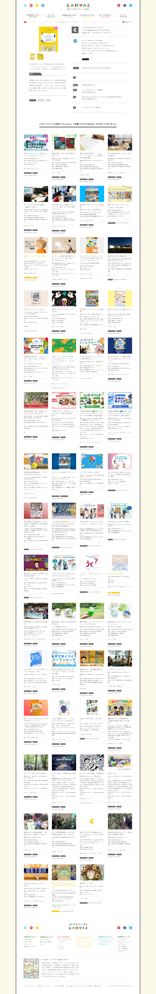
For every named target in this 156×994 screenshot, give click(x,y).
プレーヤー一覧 (44, 939)
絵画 (32, 168)
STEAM (88, 175)
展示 (109, 592)
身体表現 (59, 279)
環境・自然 (90, 220)
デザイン (36, 168)
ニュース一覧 (121, 939)
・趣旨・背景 (27, 942)
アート (114, 586)
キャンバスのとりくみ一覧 (105, 939)
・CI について (28, 944)
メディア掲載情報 (123, 948)
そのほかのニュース (123, 950)
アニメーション (56, 496)
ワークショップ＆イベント (46, 22)
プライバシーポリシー (30, 986)
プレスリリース (122, 944)
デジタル (31, 225)
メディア (57, 739)
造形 (59, 172)
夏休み (122, 586)
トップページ (32, 22)
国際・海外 (83, 853)
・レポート (60, 946)
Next (65, 39)
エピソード (41, 100)
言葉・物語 (27, 168)
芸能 (90, 734)
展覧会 (109, 586)
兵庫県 (25, 273)
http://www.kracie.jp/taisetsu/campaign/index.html (96, 68)
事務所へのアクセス (29, 946)
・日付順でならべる (103, 944)
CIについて (62, 976)
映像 (109, 275)
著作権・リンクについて (44, 986)
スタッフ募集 (69, 986)
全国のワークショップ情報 (83, 944)
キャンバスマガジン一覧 (64, 939)
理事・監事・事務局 (45, 942)
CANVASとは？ (28, 939)
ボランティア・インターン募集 (83, 986)
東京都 (30, 273)
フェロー (42, 944)
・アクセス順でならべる (105, 942)
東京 (118, 586)
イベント (35, 172)
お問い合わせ (97, 986)
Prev (31, 39)
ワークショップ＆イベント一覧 (85, 939)
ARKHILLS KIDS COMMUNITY (60, 905)
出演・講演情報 (122, 946)
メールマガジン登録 (58, 986)
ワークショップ (28, 172)
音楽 (28, 493)
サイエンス (116, 172)
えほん (48, 100)
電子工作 (122, 172)
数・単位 (82, 175)
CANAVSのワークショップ (83, 942)
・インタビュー (61, 942)
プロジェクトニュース (124, 942)
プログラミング (65, 383)
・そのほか (60, 948)
